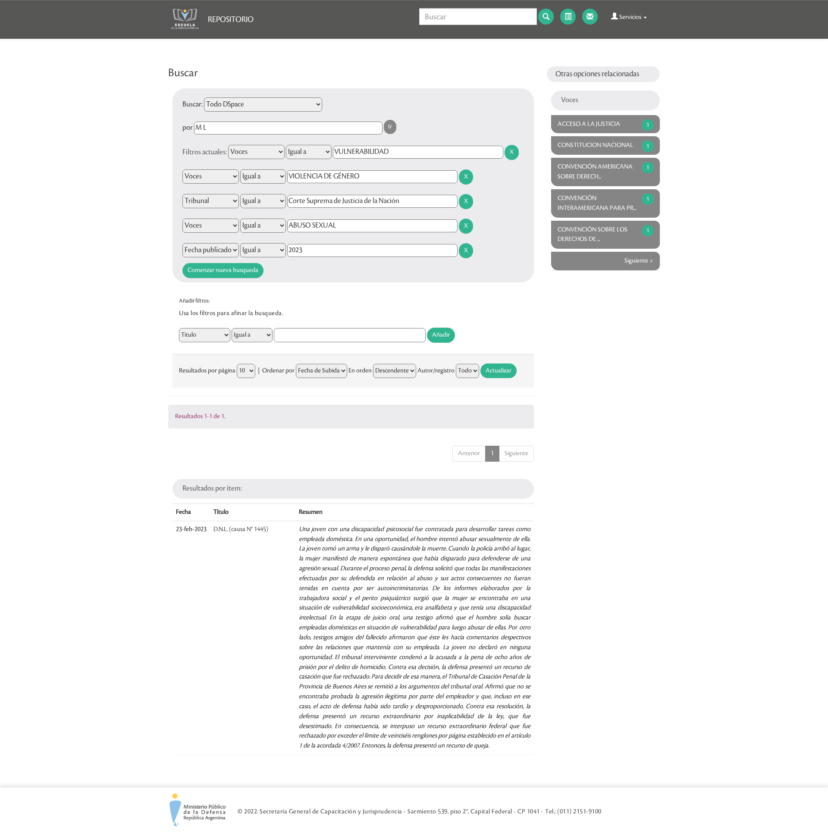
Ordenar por (278, 370)
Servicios (630, 17)
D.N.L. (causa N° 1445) (240, 529)
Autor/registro (436, 370)
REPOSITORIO (231, 19)
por (187, 127)
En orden (360, 370)
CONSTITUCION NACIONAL (595, 145)
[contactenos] (590, 17)
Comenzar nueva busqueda (223, 270)
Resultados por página (207, 370)
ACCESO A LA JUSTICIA (589, 124)
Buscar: (192, 104)
